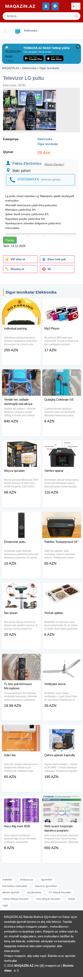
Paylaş (10, 240)
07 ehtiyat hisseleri (60, 892)
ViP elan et (18, 259)
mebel (71, 898)
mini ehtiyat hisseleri (48, 898)
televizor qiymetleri (46, 886)
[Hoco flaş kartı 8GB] (21, 801)
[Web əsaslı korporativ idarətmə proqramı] (61, 801)
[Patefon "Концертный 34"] (61, 517)
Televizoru (46, 196)
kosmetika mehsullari (14, 886)
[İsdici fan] (21, 730)
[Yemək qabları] (61, 588)
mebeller (7, 879)
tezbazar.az (26, 879)
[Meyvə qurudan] (21, 445)
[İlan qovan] (21, 588)
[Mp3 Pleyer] (61, 303)
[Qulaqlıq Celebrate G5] (61, 374)
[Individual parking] (21, 303)
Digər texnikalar (49, 68)
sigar (5, 905)
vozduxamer (34, 892)
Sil (49, 269)
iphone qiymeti (10, 892)
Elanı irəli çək (57, 259)
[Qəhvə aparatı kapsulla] (61, 730)
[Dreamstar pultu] (21, 517)
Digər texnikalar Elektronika (31, 292)
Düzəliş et (17, 269)
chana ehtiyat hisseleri (15, 898)
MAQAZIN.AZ (10, 68)
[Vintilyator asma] (61, 659)
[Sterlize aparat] (61, 445)
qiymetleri (46, 879)
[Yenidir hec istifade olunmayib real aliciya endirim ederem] (21, 374)
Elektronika (29, 68)
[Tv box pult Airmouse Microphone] (21, 659)
